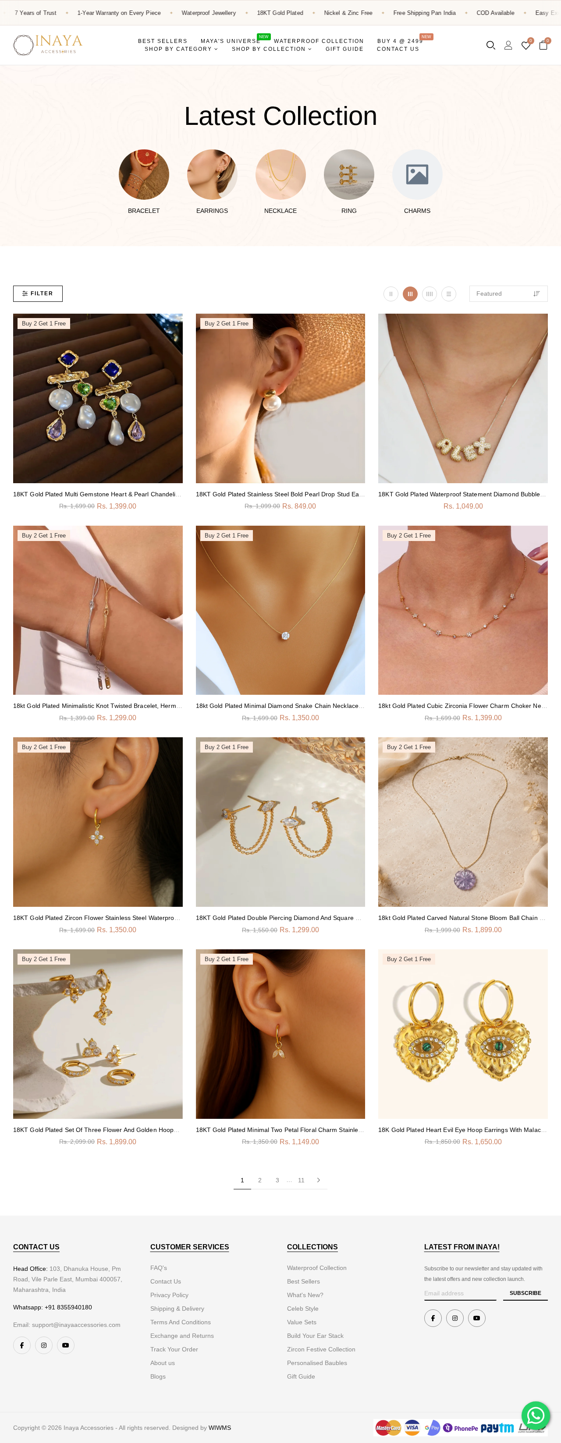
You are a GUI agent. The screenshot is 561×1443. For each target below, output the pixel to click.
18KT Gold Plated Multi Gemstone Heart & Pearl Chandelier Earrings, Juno (118, 494)
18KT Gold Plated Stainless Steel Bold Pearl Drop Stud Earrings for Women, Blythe (313, 494)
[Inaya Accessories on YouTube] (66, 1345)
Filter (42, 293)
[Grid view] (390, 293)
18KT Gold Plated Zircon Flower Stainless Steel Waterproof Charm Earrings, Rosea (130, 917)
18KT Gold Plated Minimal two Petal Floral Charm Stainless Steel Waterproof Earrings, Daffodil (330, 1129)
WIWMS (220, 1427)
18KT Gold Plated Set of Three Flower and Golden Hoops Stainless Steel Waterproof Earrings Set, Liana (161, 1129)
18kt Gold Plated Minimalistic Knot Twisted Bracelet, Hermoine (100, 705)
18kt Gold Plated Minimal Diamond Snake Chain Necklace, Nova (286, 705)
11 (301, 1180)
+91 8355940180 (68, 1307)
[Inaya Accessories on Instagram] (44, 1345)
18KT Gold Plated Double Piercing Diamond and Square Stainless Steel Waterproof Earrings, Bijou (334, 917)
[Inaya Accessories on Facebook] (22, 1345)
